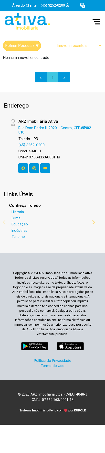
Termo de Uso (52, 366)
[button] (83, 6)
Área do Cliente (24, 5)
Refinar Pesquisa (20, 45)
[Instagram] (34, 168)
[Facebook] (23, 168)
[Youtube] (45, 168)
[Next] (93, 222)
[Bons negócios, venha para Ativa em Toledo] (39, 21)
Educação (19, 224)
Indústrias (19, 230)
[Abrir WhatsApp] (93, 440)
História (17, 212)
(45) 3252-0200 (53, 5)
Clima (16, 218)
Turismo (18, 236)
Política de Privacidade (52, 360)
